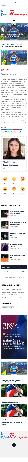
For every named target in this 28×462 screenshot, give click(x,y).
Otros (4, 399)
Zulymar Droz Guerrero (13, 29)
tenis (12, 267)
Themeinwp (13, 452)
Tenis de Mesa (18, 336)
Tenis (14, 31)
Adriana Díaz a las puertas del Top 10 (12, 289)
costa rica (8, 266)
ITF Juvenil (18, 266)
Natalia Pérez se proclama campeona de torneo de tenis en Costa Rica (13, 293)
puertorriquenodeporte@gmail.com (15, 168)
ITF (13, 266)
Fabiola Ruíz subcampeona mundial (12, 298)
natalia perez (6, 267)
